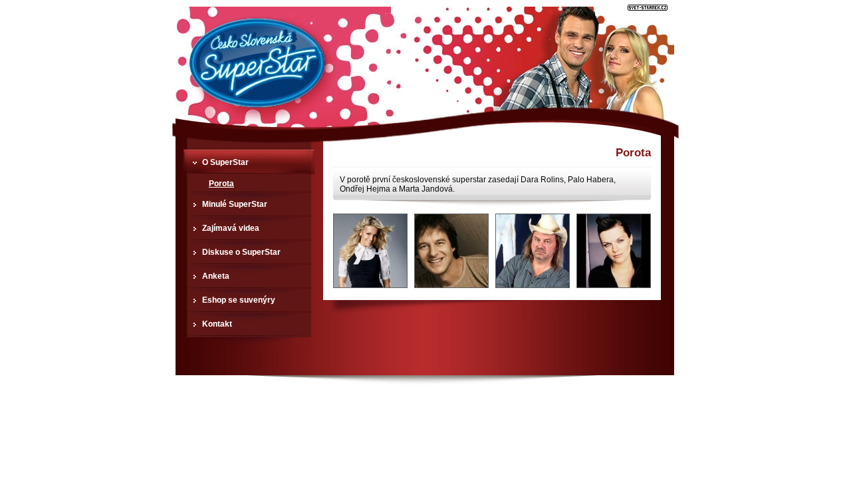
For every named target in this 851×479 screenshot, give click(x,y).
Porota (221, 183)
